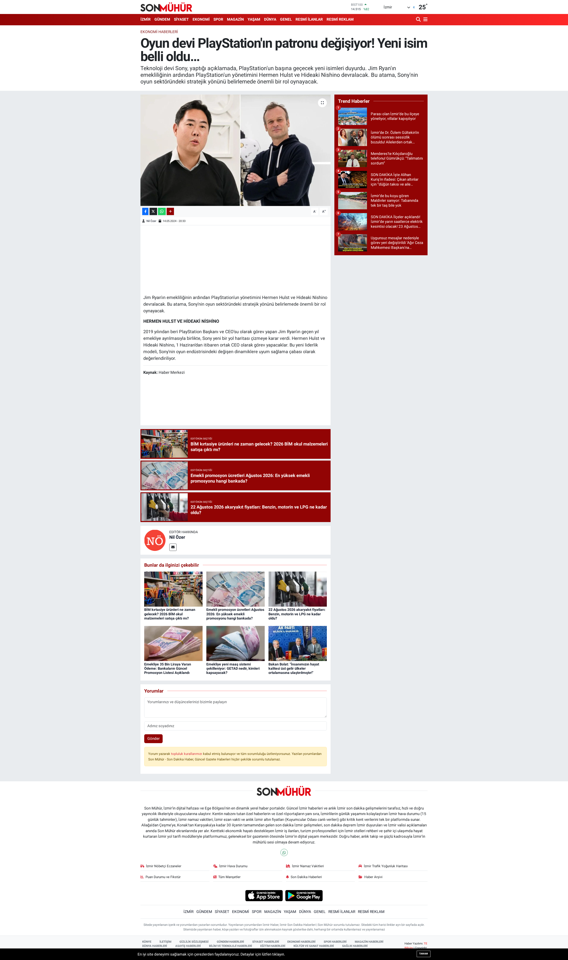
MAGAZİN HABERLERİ (369, 941)
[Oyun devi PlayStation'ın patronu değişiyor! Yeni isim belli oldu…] (235, 150)
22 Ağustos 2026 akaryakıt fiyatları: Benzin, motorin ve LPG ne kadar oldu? (296, 614)
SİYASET (181, 19)
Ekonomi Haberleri (159, 32)
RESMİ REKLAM (340, 19)
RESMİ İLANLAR (309, 19)
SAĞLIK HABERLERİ (355, 946)
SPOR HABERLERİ (335, 941)
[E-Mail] (173, 547)
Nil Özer (151, 221)
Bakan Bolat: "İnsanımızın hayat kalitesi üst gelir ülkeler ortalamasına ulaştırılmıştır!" (293, 668)
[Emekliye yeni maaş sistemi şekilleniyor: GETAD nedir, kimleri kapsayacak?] (235, 643)
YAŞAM (254, 19)
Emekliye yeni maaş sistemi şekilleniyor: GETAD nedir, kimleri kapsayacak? (233, 668)
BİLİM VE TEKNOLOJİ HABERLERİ (230, 946)
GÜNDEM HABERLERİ (230, 941)
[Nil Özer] (155, 540)
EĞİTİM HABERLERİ (272, 946)
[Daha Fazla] (170, 211)
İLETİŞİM (165, 941)
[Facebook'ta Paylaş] (145, 211)
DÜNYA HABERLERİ (154, 946)
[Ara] (419, 19)
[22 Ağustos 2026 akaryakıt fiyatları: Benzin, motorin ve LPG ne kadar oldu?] (297, 589)
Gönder (153, 738)
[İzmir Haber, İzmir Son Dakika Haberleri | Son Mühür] (166, 7)
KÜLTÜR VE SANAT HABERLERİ (314, 946)
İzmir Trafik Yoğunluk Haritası (386, 866)
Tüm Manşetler (229, 877)
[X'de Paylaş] (153, 211)
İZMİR (145, 19)
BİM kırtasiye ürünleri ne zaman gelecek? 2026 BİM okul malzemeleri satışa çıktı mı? (169, 614)
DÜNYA (270, 19)
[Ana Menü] (425, 19)
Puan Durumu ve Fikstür (163, 877)
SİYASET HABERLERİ (265, 941)
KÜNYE (146, 941)
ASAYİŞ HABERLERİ (188, 946)
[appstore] (264, 895)
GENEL (286, 19)
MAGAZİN (235, 19)
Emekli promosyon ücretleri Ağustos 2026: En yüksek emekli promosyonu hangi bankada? (235, 614)
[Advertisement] (235, 259)
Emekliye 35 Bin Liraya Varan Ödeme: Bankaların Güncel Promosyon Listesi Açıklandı (167, 668)
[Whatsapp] (284, 852)
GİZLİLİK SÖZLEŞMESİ (194, 941)
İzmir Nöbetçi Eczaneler (163, 866)
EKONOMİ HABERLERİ (301, 941)
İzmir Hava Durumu (233, 866)
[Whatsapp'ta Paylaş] (162, 211)
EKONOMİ (201, 19)
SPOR (218, 19)
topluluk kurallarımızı (187, 754)
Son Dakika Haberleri (306, 877)
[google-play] (304, 895)
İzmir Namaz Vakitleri (308, 866)
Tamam (423, 953)
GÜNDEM (162, 19)
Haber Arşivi (373, 877)
